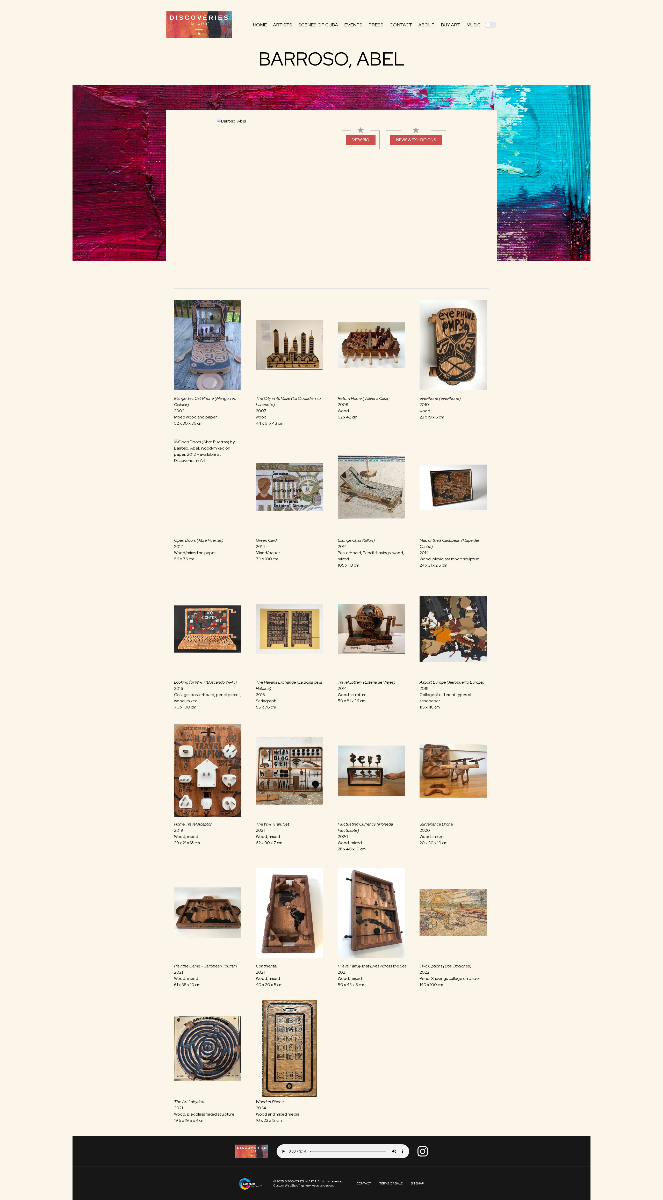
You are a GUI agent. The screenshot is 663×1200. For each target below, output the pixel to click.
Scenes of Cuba (318, 25)
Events (353, 25)
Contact (401, 25)
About (426, 25)
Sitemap (417, 1183)
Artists (282, 25)
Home (260, 25)
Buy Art (450, 25)
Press (376, 25)
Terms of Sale (390, 1183)
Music (473, 25)
